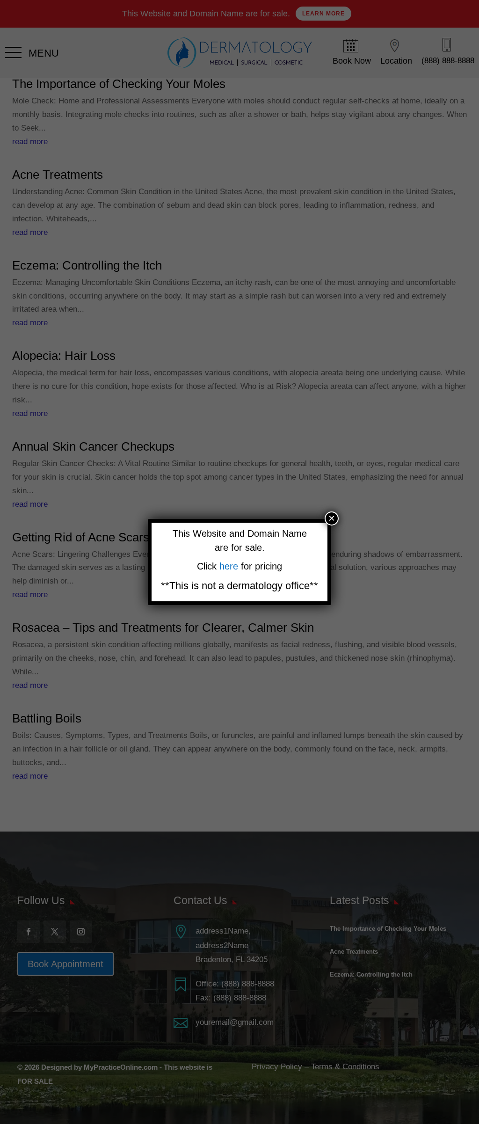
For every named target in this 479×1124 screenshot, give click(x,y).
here (230, 566)
